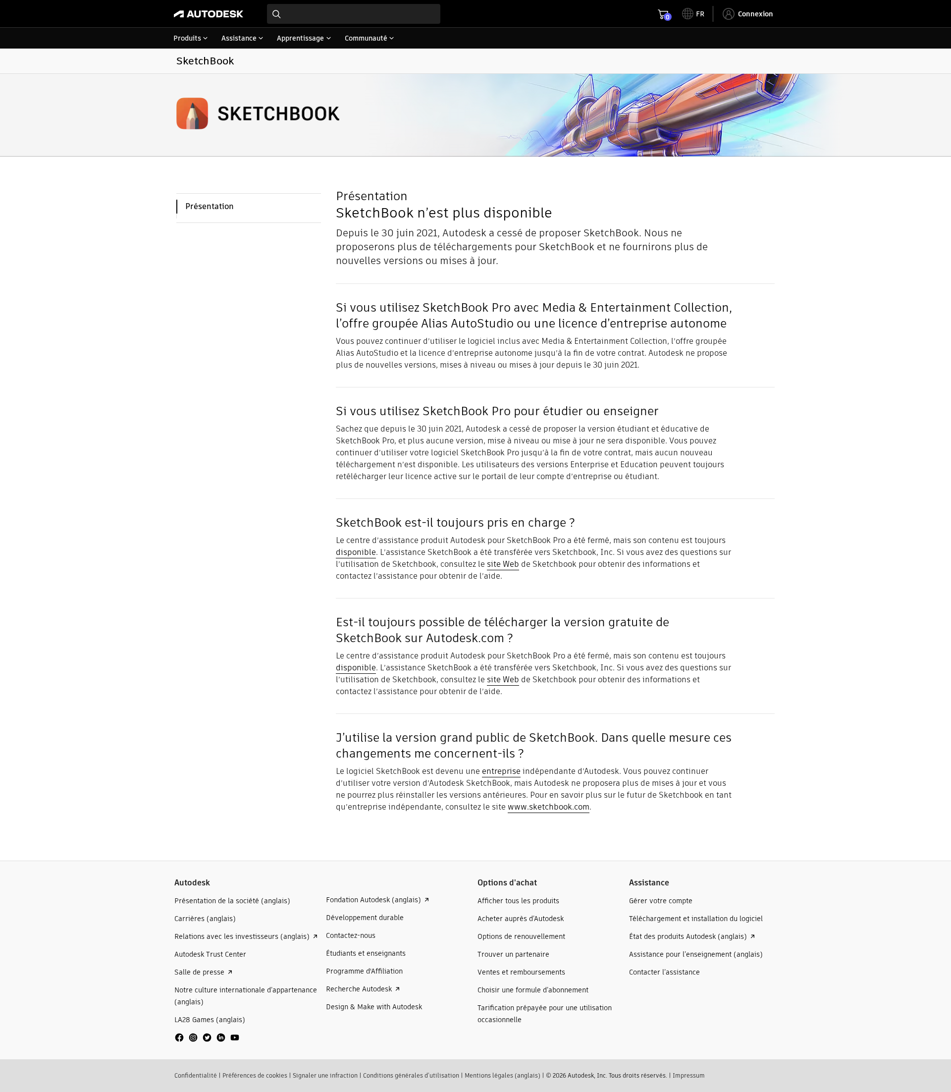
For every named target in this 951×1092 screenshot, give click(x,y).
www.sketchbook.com (548, 807)
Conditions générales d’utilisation (411, 1075)
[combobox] (353, 14)
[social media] (207, 1037)
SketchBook (205, 61)
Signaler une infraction (325, 1075)
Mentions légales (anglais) (502, 1075)
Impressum (689, 1075)
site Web (503, 564)
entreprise (501, 771)
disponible (356, 552)
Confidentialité (195, 1075)
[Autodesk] (208, 13)
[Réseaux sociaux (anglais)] (207, 1041)
